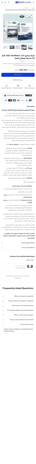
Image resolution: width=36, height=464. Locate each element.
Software (27, 8)
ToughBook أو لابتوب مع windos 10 (22, 186)
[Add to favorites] (27, 15)
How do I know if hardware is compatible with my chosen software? (18, 330)
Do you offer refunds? (27, 324)
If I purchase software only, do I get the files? (20, 310)
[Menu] (33, 2)
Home (33, 8)
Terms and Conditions (28, 247)
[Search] (9, 2)
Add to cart (17, 74)
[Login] (5, 2)
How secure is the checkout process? (22, 305)
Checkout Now (16, 80)
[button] (18, 28)
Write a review (30, 260)
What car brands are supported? (23, 296)
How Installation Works (28, 243)
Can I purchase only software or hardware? (20, 301)
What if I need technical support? (23, 315)
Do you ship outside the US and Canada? (21, 320)
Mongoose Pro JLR (26, 200)
